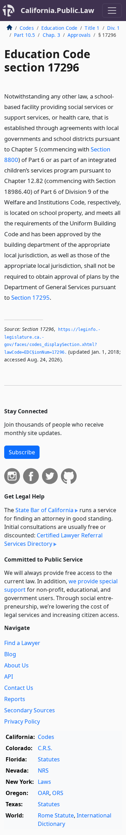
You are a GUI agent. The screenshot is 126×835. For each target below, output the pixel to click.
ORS (57, 793)
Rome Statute (56, 815)
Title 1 (92, 28)
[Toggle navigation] (112, 11)
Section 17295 (30, 297)
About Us (16, 665)
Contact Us (18, 688)
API (8, 676)
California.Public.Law (57, 10)
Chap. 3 (51, 35)
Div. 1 (113, 28)
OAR (43, 793)
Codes (27, 28)
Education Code (59, 28)
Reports (14, 699)
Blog (10, 654)
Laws (44, 782)
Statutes (49, 759)
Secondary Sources (29, 710)
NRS (43, 770)
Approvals (79, 35)
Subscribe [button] (22, 452)
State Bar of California (44, 510)
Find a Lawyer (22, 643)
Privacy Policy (22, 721)
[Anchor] (55, 297)
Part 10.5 (24, 35)
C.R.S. (45, 748)
